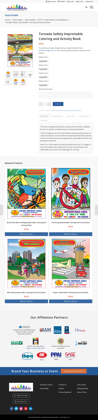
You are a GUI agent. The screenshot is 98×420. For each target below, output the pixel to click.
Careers (61, 388)
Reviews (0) (44, 120)
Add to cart (58, 104)
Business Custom (46, 385)
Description (44, 116)
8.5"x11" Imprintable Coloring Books (60, 110)
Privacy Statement (65, 392)
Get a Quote (81, 385)
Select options (27, 234)
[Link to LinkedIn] (31, 408)
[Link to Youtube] (26, 408)
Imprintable (11, 15)
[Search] (86, 7)
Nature (79, 110)
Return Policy (82, 392)
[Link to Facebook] (11, 408)
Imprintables (73, 110)
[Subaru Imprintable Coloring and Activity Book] (1, 210)
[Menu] (91, 7)
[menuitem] (51, 1)
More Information (84, 116)
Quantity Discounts (57, 116)
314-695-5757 (22, 401)
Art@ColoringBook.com (47, 50)
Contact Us (62, 385)
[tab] (44, 116)
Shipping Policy (82, 388)
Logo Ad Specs (71, 116)
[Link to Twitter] (16, 408)
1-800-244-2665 (22, 395)
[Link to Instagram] (21, 408)
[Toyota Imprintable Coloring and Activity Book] (96, 210)
